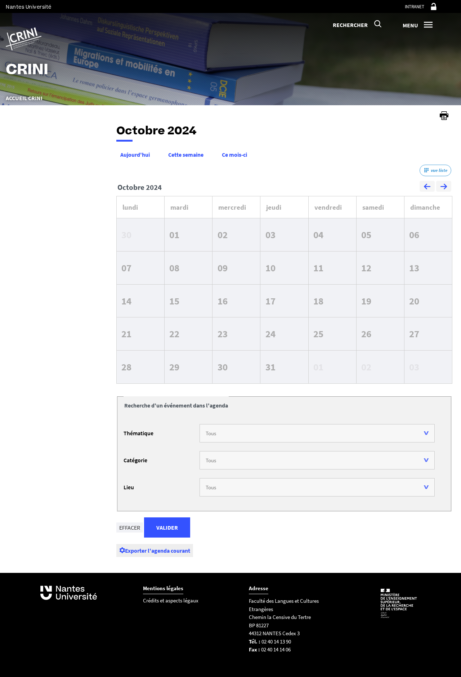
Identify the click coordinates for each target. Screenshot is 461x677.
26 (366, 334)
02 (223, 234)
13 (414, 268)
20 (414, 301)
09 (223, 268)
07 (126, 268)
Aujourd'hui (135, 154)
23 (223, 334)
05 (366, 234)
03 (270, 234)
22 (174, 334)
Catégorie (135, 460)
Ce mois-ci (234, 154)
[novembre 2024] (443, 187)
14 (126, 301)
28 (126, 367)
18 (318, 301)
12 (366, 268)
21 (126, 334)
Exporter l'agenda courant (157, 550)
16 (223, 301)
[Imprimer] (444, 115)
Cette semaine (185, 154)
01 (174, 234)
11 (318, 268)
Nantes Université (29, 7)
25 (318, 334)
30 (126, 234)
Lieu (129, 487)
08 (174, 268)
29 (174, 367)
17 (270, 301)
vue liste (439, 170)
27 (414, 334)
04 (318, 234)
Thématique (138, 433)
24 (270, 334)
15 (174, 301)
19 (366, 301)
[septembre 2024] (427, 187)
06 (414, 234)
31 (270, 367)
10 (270, 268)
